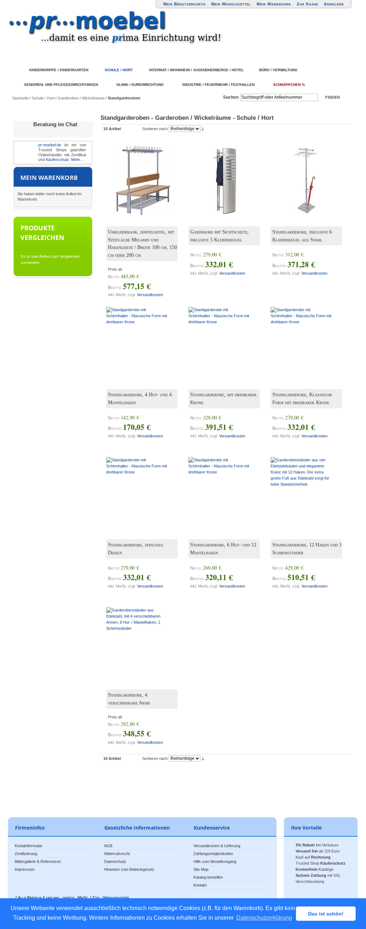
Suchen (230, 97)
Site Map (200, 869)
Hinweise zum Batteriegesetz (129, 869)
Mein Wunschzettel (231, 4)
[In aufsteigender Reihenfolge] (203, 129)
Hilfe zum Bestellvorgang (214, 861)
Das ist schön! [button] (325, 913)
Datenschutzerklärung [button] (264, 918)
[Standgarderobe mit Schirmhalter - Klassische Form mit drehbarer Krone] (136, 337)
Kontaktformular (28, 846)
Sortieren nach (155, 129)
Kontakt (200, 885)
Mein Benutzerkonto (184, 4)
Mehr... (77, 159)
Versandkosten (150, 295)
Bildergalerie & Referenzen (38, 861)
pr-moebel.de (49, 145)
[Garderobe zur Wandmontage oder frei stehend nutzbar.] (218, 174)
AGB (108, 846)
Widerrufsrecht (117, 853)
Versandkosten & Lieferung (216, 846)
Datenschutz (115, 861)
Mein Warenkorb (274, 4)
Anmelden (334, 4)
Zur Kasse (307, 4)
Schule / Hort (43, 98)
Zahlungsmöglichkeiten (213, 853)
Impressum (24, 869)
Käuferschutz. (58, 159)
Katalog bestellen (208, 877)
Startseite (20, 98)
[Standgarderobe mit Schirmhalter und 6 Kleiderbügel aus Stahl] (301, 174)
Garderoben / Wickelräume (81, 98)
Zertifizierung (26, 853)
